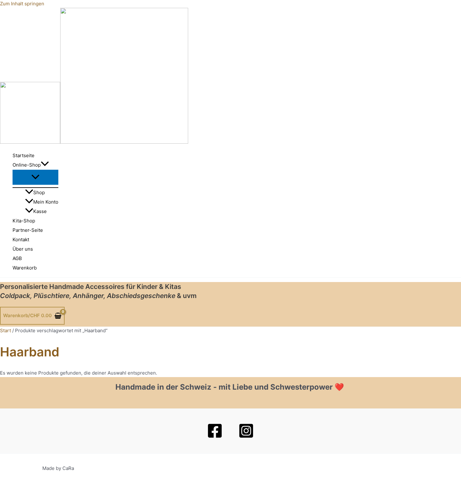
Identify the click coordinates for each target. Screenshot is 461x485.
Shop (39, 192)
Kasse (40, 211)
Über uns (23, 249)
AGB (17, 258)
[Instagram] (246, 437)
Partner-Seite (28, 230)
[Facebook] (215, 437)
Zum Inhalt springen (22, 4)
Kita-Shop (24, 221)
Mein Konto (45, 202)
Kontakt (21, 239)
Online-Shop (27, 165)
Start (5, 330)
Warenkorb (25, 268)
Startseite (23, 155)
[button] (45, 165)
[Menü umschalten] (35, 177)
